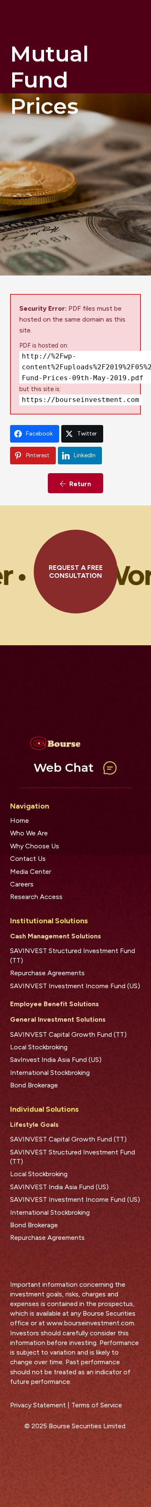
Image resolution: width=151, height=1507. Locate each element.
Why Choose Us (34, 846)
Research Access (36, 897)
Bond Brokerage (34, 1085)
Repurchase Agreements (47, 973)
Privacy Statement (38, 1405)
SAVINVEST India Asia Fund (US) (59, 1187)
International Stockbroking (50, 1073)
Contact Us (28, 859)
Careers (22, 884)
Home (19, 820)
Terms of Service (96, 1405)
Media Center (30, 872)
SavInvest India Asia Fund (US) (56, 1060)
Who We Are (29, 833)
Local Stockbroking (39, 1047)
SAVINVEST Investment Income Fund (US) (75, 986)
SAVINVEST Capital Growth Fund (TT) (68, 1034)
